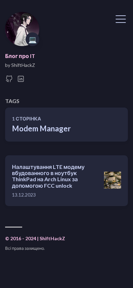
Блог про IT (20, 56)
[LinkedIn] (21, 80)
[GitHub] (9, 80)
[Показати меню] (121, 18)
